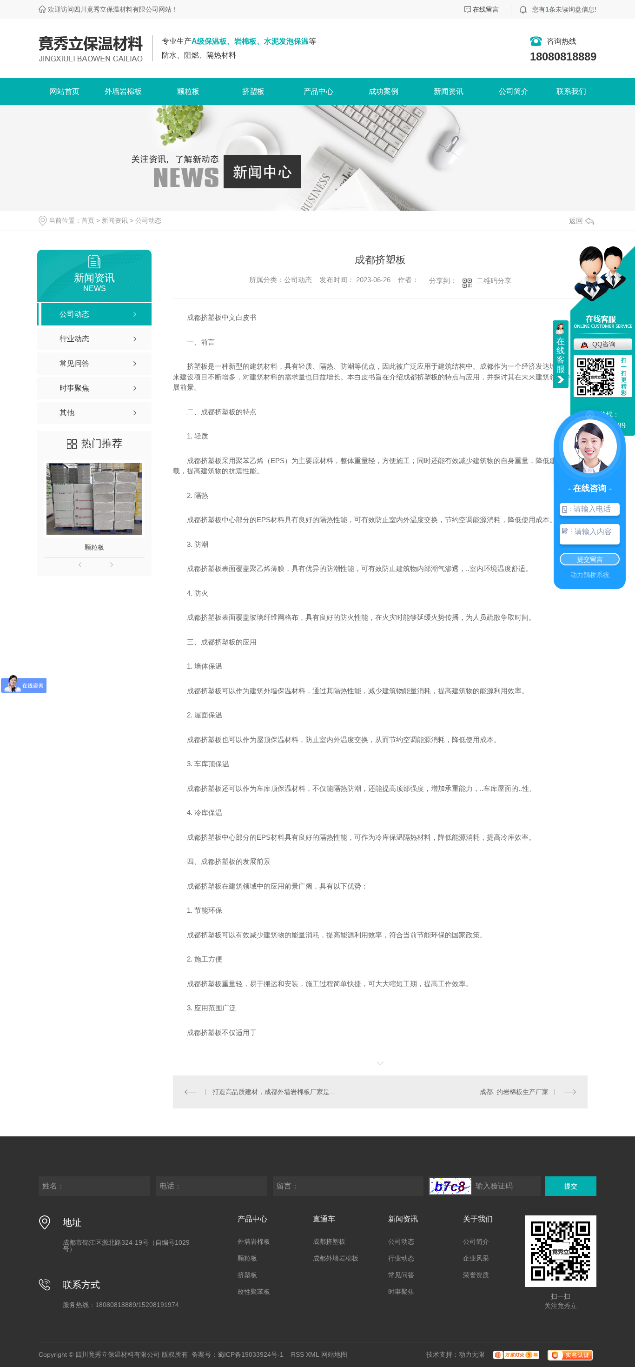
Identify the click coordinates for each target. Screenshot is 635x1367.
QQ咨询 (603, 344)
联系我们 (571, 91)
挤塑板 (253, 91)
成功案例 (383, 91)
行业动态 (401, 1258)
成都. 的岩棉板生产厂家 (514, 1091)
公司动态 (148, 220)
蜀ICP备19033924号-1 (251, 1354)
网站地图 (334, 1354)
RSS (297, 1354)
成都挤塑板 (329, 1241)
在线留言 (486, 9)
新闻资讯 (448, 91)
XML (312, 1354)
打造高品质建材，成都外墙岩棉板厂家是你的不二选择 (276, 1091)
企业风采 (476, 1258)
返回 (576, 221)
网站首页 (64, 91)
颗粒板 (188, 91)
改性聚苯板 (254, 1291)
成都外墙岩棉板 (335, 1258)
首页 (87, 220)
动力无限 (472, 1354)
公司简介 (514, 91)
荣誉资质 (476, 1275)
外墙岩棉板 (123, 91)
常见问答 (401, 1275)
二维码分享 (493, 281)
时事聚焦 (401, 1291)
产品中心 (318, 91)
